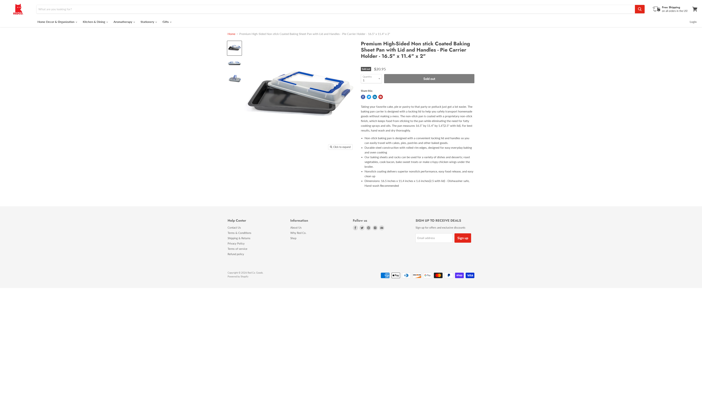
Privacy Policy (236, 243)
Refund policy (236, 254)
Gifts (166, 21)
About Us (296, 227)
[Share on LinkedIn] (375, 97)
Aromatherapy (123, 21)
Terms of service (237, 248)
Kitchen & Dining (94, 21)
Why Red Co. (298, 232)
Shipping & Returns (239, 238)
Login (693, 21)
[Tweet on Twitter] (369, 97)
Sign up (462, 238)
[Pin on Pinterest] (380, 97)
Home (231, 33)
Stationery (148, 21)
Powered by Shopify (238, 276)
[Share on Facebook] (363, 97)
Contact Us (234, 227)
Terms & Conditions (239, 232)
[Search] (640, 9)
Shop (293, 238)
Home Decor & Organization (56, 21)
